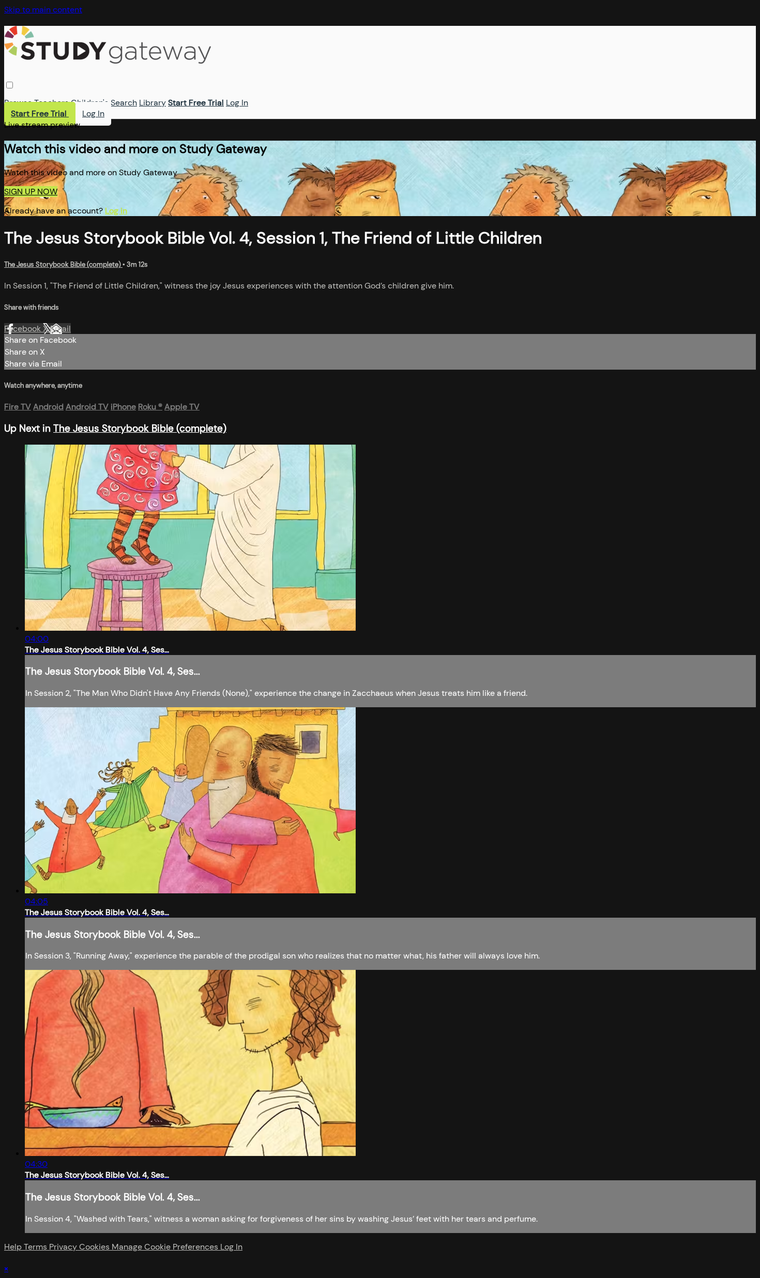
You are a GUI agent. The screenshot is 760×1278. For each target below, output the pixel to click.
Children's (90, 102)
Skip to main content (43, 9)
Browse (18, 102)
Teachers (51, 102)
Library (152, 102)
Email (60, 328)
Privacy (64, 1246)
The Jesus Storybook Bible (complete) (63, 264)
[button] (9, 85)
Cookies (95, 1246)
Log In (237, 102)
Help (14, 1246)
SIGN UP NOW (30, 191)
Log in (116, 210)
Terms (36, 1246)
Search (124, 102)
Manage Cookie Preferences (166, 1246)
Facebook (23, 328)
